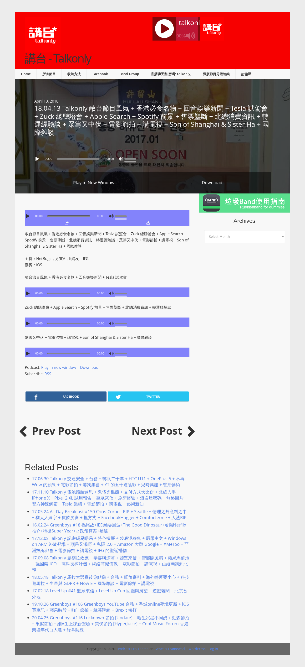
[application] (152, 157)
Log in (213, 648)
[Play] (38, 159)
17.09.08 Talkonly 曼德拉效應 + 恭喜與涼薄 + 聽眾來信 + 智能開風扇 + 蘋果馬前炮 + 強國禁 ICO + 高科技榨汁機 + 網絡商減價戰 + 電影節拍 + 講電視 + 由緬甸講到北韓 (110, 564)
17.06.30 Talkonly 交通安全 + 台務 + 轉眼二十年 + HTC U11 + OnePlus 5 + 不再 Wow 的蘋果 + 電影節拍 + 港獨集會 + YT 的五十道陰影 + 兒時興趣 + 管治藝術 (108, 481)
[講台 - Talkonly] (43, 49)
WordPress (197, 648)
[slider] (131, 158)
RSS (48, 373)
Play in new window (58, 367)
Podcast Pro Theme (133, 648)
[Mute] (120, 159)
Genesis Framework (170, 648)
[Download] (148, 223)
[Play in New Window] (66, 223)
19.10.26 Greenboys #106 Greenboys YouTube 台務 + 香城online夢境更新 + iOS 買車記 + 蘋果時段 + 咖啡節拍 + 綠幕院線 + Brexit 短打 (110, 607)
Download (212, 182)
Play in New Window (93, 182)
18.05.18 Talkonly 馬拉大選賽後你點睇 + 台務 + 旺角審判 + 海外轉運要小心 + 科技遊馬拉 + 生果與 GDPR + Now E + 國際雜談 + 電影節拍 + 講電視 (110, 580)
